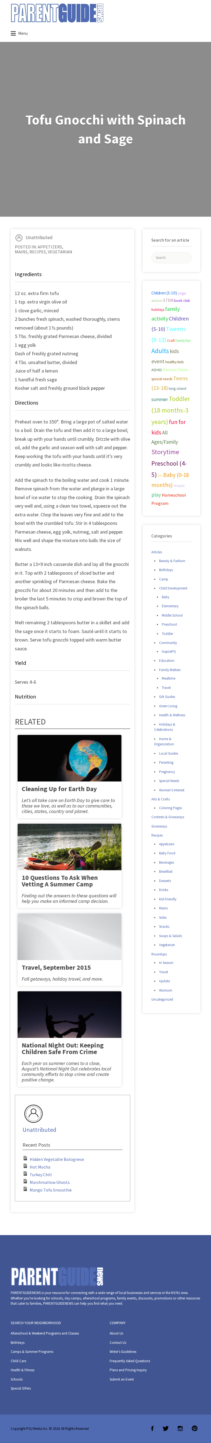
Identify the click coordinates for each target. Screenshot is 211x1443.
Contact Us (118, 1342)
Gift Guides (167, 696)
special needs (161, 379)
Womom (165, 990)
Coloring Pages (170, 808)
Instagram (180, 1428)
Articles (156, 552)
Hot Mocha (40, 1167)
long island (177, 388)
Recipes (37, 251)
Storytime (165, 452)
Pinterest (194, 1428)
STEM (168, 300)
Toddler (167, 633)
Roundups (159, 954)
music (179, 485)
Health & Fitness (22, 1370)
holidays (157, 309)
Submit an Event (122, 1379)
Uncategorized (162, 999)
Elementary (170, 606)
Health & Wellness (172, 715)
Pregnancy (167, 771)
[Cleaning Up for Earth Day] (69, 769)
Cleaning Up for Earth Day (59, 789)
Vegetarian (60, 251)
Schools (17, 1379)
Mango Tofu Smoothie (51, 1190)
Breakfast (166, 871)
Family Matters (170, 670)
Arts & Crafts (160, 799)
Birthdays (166, 570)
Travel (166, 687)
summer (159, 399)
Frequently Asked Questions (130, 1361)
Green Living (168, 706)
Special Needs (169, 780)
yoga (182, 293)
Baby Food (167, 853)
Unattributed (39, 237)
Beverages (166, 862)
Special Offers (21, 1388)
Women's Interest (171, 790)
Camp (163, 579)
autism (156, 300)
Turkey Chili (41, 1174)
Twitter (165, 1428)
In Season (166, 962)
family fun (183, 340)
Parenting (166, 762)
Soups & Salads (170, 936)
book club (182, 300)
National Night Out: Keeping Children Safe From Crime (63, 1048)
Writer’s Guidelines (123, 1351)
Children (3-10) (164, 293)
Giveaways (159, 826)
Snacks (164, 926)
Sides (162, 917)
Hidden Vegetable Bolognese (57, 1159)
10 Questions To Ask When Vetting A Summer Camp (60, 880)
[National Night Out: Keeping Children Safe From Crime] (69, 1025)
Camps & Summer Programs (32, 1351)
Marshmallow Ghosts (50, 1182)
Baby (165, 597)
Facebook (152, 1428)
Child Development (173, 588)
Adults (160, 351)
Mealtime (168, 678)
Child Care (18, 1361)
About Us (116, 1333)
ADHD (156, 369)
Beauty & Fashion (172, 561)
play (156, 494)
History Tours (175, 369)
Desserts (165, 880)
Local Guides (168, 753)
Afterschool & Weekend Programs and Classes (45, 1333)
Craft (171, 340)
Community (168, 642)
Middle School (172, 615)
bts (160, 475)
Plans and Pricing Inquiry (128, 1370)
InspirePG (169, 651)
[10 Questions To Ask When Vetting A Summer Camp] (69, 858)
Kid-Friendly (167, 899)
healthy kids (174, 362)
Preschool (169, 624)
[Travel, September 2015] (69, 947)
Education (166, 660)
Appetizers (50, 247)
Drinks (163, 889)
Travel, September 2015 (56, 967)
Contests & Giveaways (167, 817)
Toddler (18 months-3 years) (170, 410)
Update (164, 981)
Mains (21, 251)
